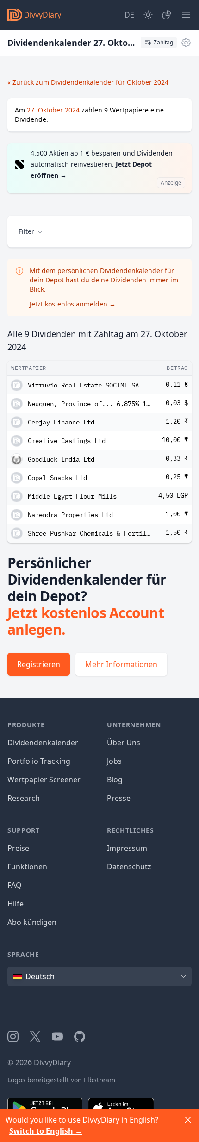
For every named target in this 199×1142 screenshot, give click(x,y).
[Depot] (166, 14)
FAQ (14, 885)
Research (23, 798)
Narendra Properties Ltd (70, 515)
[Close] (188, 1120)
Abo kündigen (31, 922)
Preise (18, 848)
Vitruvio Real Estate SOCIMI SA (83, 385)
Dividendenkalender (42, 742)
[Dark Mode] (148, 14)
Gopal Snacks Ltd (57, 478)
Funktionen (27, 866)
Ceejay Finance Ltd (61, 422)
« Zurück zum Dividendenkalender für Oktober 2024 (87, 82)
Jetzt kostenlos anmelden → (73, 304)
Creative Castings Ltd (67, 441)
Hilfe (15, 904)
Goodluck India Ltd (61, 459)
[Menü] (186, 15)
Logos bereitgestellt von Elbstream (61, 1079)
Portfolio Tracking (38, 761)
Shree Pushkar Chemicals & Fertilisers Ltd (89, 533)
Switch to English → (45, 1131)
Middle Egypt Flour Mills (72, 496)
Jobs (114, 761)
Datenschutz (129, 866)
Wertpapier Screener (44, 779)
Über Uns (123, 742)
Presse (119, 798)
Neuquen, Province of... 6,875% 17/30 (89, 403)
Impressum (127, 848)
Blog (115, 779)
